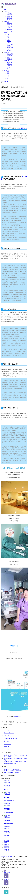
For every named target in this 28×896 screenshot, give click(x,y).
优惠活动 (9, 59)
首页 (5, 9)
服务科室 (6, 21)
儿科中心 (9, 26)
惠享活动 (6, 52)
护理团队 (9, 50)
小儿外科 (9, 29)
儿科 (8, 37)
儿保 (8, 76)
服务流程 (9, 62)
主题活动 (9, 57)
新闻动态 (9, 18)
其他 (8, 78)
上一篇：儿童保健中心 (10, 721)
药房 (8, 49)
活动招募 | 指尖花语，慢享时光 (12, 770)
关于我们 (9, 13)
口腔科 (9, 42)
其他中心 (9, 31)
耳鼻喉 (9, 41)
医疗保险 (9, 64)
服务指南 (6, 60)
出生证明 (9, 67)
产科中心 (9, 23)
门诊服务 (9, 65)
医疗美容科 (10, 44)
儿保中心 (9, 28)
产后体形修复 (23, 128)
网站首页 (6, 841)
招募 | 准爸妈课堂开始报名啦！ (12, 772)
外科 (8, 39)
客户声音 (9, 16)
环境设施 (9, 14)
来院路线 (9, 19)
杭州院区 (6, 11)
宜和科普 (6, 70)
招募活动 (9, 55)
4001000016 (7, 872)
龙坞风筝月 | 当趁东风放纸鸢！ (12, 769)
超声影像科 (10, 47)
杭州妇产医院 (17, 716)
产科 (8, 34)
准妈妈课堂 (10, 54)
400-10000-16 (4, 81)
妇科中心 (9, 24)
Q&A (8, 68)
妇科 (8, 36)
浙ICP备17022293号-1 (6, 856)
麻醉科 (9, 46)
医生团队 (6, 32)
